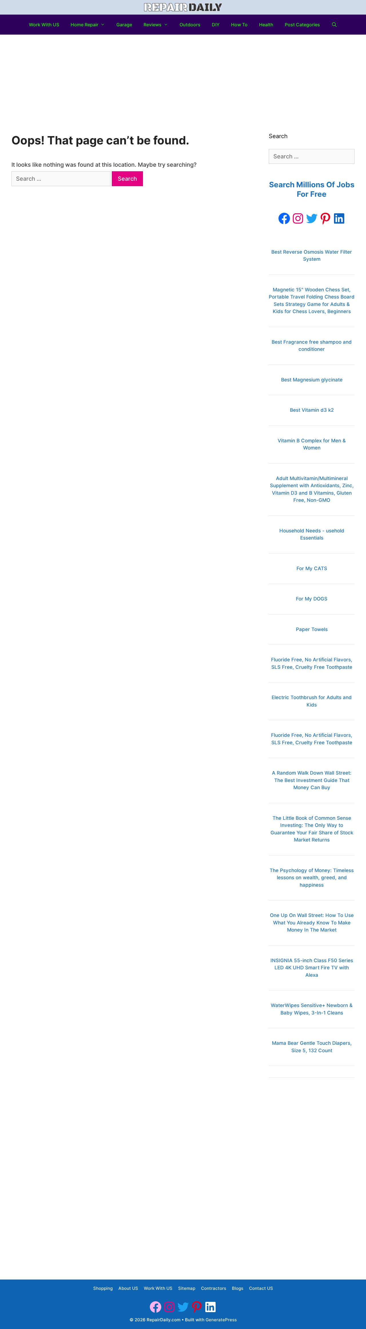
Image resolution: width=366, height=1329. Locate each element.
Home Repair (84, 24)
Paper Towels (312, 629)
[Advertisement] (183, 77)
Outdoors (190, 24)
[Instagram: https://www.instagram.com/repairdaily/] (298, 218)
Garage (124, 24)
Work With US (44, 24)
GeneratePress (221, 1319)
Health (266, 24)
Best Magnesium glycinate (312, 380)
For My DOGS (311, 599)
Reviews (153, 24)
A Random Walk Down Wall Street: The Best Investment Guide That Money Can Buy (311, 780)
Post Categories (302, 24)
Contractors (213, 1288)
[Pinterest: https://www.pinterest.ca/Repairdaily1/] (325, 218)
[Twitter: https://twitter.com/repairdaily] (312, 218)
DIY (216, 24)
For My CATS (312, 568)
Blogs (237, 1288)
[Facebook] (284, 218)
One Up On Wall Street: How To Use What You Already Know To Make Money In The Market (312, 922)
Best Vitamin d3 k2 (312, 410)
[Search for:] (61, 178)
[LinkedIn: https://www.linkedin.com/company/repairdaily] (339, 218)
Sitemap (186, 1288)
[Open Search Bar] (334, 25)
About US (128, 1288)
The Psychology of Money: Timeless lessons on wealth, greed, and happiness (312, 878)
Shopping (103, 1288)
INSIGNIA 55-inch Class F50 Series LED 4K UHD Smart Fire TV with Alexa (311, 968)
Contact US (261, 1288)
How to (239, 24)
